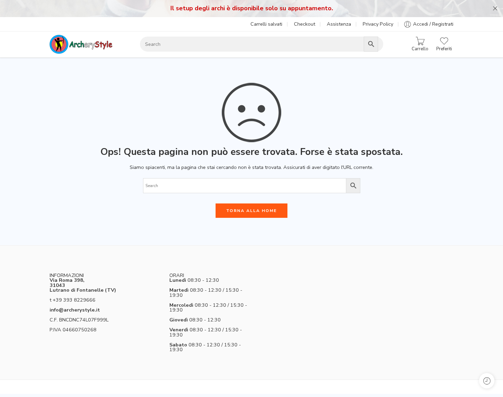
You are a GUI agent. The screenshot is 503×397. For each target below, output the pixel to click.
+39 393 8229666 (74, 299)
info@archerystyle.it (75, 309)
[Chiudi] (495, 8)
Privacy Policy (378, 24)
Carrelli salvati (266, 24)
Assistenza (339, 24)
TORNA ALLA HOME (251, 210)
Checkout (304, 24)
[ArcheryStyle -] (81, 44)
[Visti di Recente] (486, 380)
